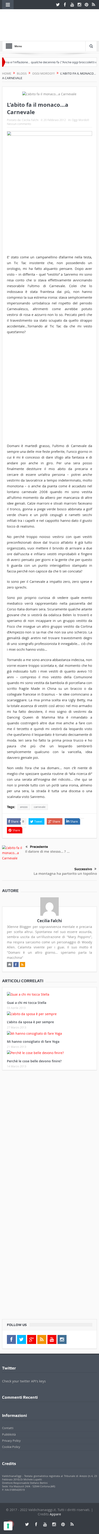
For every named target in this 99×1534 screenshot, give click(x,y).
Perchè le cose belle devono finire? (34, 1061)
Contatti (7, 1428)
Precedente (39, 847)
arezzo (24, 807)
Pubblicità (9, 1434)
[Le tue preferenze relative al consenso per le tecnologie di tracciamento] (8, 1526)
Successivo (83, 869)
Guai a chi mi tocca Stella (26, 1002)
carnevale (39, 807)
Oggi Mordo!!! (80, 120)
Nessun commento (19, 124)
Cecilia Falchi (30, 120)
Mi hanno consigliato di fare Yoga (33, 1041)
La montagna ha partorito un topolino (65, 873)
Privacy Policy (11, 1441)
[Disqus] (49, 1134)
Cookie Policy (11, 1447)
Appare (55, 1514)
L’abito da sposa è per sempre (30, 1022)
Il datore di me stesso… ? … (47, 851)
